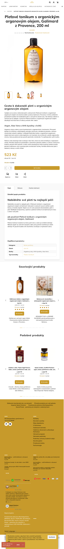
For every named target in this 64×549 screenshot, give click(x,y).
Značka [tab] (34, 188)
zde (9, 541)
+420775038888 (9, 420)
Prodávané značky (38, 443)
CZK (5, 2)
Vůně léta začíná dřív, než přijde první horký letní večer (46, 457)
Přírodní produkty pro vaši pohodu (45, 403)
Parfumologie (37, 445)
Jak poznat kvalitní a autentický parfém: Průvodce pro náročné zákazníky (44, 468)
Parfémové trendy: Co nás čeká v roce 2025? (16, 462)
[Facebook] (6, 424)
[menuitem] (4, 6)
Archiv (7, 473)
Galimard (32, 30)
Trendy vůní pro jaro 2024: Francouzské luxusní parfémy (17, 467)
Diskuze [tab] (20, 188)
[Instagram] (10, 424)
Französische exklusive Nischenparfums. (16, 517)
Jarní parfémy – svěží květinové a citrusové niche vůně (16, 457)
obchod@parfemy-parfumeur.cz (14, 418)
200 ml (26, 248)
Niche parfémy (28, 245)
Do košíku (37, 168)
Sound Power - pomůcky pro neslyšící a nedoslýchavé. (16, 522)
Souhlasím (52, 537)
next (58, 300)
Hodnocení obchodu (39, 427)
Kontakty (36, 418)
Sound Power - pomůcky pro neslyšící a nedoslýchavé (32, 407)
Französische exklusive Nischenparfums (40, 405)
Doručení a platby (38, 421)
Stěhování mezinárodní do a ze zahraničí (19, 403)
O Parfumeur (37, 425)
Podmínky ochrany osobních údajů (44, 438)
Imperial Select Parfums (18, 405)
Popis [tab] (9, 188)
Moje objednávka (38, 423)
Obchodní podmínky (39, 436)
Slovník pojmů (37, 441)
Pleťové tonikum (29, 254)
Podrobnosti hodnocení (42, 33)
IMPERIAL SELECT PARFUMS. (13, 518)
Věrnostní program (39, 434)
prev (5, 300)
